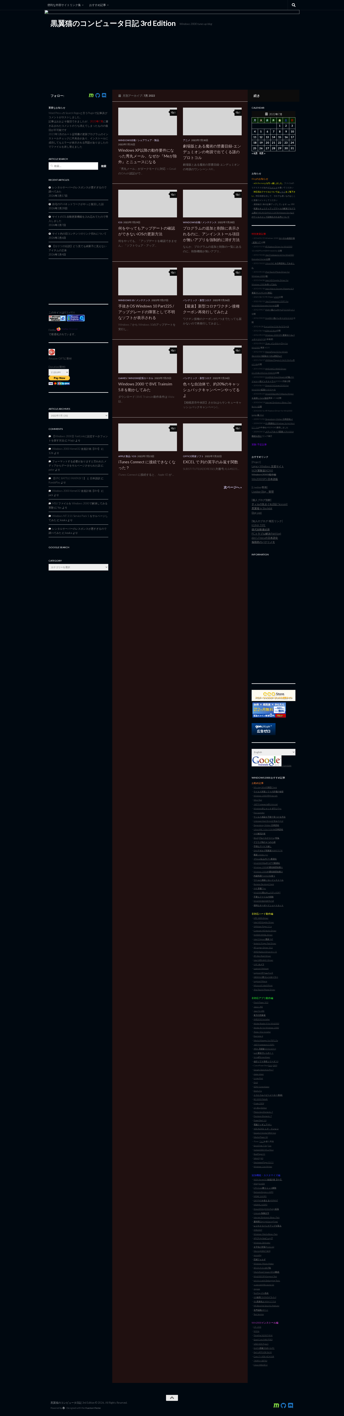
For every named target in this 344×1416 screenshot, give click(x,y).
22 (279, 142)
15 (279, 137)
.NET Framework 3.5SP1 (264, 1044)
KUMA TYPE (259, 525)
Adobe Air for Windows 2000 (266, 1027)
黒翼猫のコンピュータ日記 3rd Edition (113, 23)
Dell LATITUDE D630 (263, 1352)
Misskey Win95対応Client (265, 787)
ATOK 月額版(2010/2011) (265, 1049)
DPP (275, 1065)
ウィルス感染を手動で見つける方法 (269, 817)
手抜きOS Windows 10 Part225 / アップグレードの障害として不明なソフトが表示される (146, 312)
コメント (274, 187)
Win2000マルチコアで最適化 (267, 863)
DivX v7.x (258, 1091)
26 (261, 148)
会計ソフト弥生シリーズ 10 (266, 1061)
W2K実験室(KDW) (262, 470)
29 (279, 148)
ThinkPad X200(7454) (263, 1335)
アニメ (186, 140)
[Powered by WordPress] (64, 1408)
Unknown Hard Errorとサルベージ (268, 821)
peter (51, 469)
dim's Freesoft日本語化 (265, 537)
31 (292, 148)
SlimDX (261, 1183)
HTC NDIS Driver (261, 918)
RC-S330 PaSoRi (261, 1099)
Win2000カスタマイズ (264, 901)
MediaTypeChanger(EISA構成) (267, 1272)
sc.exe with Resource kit (264, 1284)
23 (286, 142)
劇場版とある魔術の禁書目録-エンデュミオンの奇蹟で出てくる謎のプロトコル (212, 152)
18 (254, 142)
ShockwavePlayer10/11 (264, 1162)
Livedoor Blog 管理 (263, 491)
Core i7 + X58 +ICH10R (264, 1356)
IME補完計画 (259, 833)
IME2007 (258, 1230)
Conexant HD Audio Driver (265, 930)
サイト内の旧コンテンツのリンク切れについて (79, 233)
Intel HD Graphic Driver (264, 922)
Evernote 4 (258, 1036)
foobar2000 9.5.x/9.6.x (264, 1150)
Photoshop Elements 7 (263, 1112)
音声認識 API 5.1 (261, 1310)
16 (286, 137)
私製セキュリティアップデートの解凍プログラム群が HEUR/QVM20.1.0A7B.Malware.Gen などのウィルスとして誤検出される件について (273, 212)
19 (261, 142)
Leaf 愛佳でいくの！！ (264, 1053)
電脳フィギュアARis (263, 1124)
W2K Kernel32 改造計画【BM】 (268, 1179)
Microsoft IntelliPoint (263, 985)
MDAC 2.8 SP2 (260, 1196)
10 (292, 131)
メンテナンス (209, 222)
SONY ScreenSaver (261, 1086)
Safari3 (257, 1158)
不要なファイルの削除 (264, 897)
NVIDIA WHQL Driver (263, 935)
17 (292, 137)
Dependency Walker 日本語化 (266, 825)
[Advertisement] (273, 617)
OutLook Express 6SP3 (263, 1192)
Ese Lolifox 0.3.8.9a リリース (276, 326)
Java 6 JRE (258, 1007)
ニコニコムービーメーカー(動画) (268, 1095)
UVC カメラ (259, 964)
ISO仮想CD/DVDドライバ (265, 1297)
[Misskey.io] (91, 95)
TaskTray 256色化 (261, 1293)
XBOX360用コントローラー (266, 977)
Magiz (71, 440)
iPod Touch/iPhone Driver (264, 989)
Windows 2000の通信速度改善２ (268, 871)
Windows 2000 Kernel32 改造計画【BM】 (76, 448)
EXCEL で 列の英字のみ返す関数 (210, 462)
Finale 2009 (259, 1103)
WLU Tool (258, 800)
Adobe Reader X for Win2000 (266, 1023)
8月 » (262, 153)
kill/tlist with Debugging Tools (267, 1280)
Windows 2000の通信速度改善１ (268, 867)
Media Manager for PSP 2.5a (266, 1040)
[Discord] (104, 95)
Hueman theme (93, 1408)
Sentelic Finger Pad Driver (265, 943)
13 (267, 137)
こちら (282, 192)
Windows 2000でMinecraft (266, 795)
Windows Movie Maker (264, 1263)
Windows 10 (126, 300)
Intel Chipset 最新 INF (263, 939)
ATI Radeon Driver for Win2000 (278, 246)
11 (254, 137)
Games (122, 378)
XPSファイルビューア (263, 1238)
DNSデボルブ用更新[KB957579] (268, 850)
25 (254, 148)
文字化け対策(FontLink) (264, 1247)
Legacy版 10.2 (258, 415)
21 (273, 142)
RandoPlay (54, 482)
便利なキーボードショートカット (268, 905)
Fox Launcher (259, 812)
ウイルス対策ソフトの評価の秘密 (268, 791)
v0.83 (276, 297)
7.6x (269, 1145)
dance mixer (259, 1074)
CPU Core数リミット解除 (265, 1188)
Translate (286, 765)
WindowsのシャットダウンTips (267, 808)
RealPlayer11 (259, 1154)
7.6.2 (261, 1141)
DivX (256, 1082)
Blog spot (257, 512)
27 (267, 148)
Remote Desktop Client (264, 884)
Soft (270, 1065)
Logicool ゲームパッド (263, 973)
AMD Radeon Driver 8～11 (265, 952)
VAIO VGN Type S (261, 1344)
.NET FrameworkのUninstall (266, 804)
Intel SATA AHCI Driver (263, 960)
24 (292, 142)
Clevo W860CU (261, 1365)
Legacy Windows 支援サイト (268, 466)
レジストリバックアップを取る (267, 1226)
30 (286, 148)
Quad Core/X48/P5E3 (263, 1339)
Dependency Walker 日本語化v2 (279, 419)
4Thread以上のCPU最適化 (265, 859)
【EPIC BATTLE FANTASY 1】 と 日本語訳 (76, 478)
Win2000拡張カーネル (140, 378)
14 (273, 137)
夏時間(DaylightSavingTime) (266, 1221)
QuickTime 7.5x (260, 1145)
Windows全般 (127, 140)
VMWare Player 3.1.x (263, 926)
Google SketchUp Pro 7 (264, 1069)
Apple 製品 (124, 456)
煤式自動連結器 (261, 529)
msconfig (257, 1255)
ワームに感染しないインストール (268, 880)
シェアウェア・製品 (148, 140)
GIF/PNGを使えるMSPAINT (266, 1200)
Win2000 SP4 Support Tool (265, 1276)
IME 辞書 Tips (260, 888)
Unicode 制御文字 (261, 1213)
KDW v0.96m (271, 330)
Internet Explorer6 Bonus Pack (267, 1217)
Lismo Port (258, 1078)
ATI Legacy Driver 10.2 (263, 947)
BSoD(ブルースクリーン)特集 (266, 838)
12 (261, 137)
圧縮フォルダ (260, 1259)
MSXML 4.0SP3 (260, 1204)
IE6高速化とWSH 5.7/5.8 (265, 1301)
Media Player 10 (261, 1137)
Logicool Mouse (260, 981)
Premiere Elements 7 (263, 1116)
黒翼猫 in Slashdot (262, 508)
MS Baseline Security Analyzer (266, 1305)
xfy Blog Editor (260, 1108)
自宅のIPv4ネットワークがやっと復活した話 (78, 204)
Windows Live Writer (263, 1166)
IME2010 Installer (262, 1019)
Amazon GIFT (56, 358)
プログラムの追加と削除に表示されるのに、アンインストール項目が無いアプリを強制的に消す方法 (211, 234)
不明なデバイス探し (263, 846)
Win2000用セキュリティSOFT (267, 892)
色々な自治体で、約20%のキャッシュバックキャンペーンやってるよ (211, 390)
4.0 (261, 1158)
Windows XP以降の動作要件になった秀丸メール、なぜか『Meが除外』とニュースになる (147, 156)
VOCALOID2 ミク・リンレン (266, 1128)
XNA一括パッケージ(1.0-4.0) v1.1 (280, 309)
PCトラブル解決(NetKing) (266, 533)
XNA (256, 1183)
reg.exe (257, 1289)
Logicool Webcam (261, 968)
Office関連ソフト (193, 456)
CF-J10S (257, 1327)
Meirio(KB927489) (262, 1251)
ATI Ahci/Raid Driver (262, 956)
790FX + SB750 (260, 1360)
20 (267, 142)
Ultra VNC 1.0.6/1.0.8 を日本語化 (268, 829)
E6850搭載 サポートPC (264, 1348)
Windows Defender (262, 1242)
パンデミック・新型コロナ (197, 300)
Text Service (259, 1314)
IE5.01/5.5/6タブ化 (262, 1268)
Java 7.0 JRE (259, 1011)
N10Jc (256, 1331)
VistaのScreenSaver (262, 1057)
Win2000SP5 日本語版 (265, 479)
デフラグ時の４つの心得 (265, 842)
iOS (120, 222)
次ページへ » (233, 487)
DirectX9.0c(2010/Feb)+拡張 (266, 1209)
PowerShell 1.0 (260, 1120)
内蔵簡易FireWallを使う (264, 876)
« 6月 (255, 153)
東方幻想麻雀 (260, 1015)
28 (273, 148)
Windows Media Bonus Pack (266, 1234)
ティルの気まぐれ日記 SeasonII (270, 504)
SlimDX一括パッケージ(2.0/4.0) (279, 318)
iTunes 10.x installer (262, 1032)
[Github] (97, 95)
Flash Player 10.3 (261, 1002)
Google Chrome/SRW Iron (265, 1133)
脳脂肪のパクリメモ (263, 542)
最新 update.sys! (261, 854)
